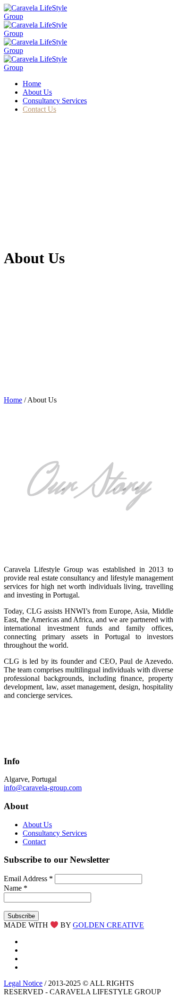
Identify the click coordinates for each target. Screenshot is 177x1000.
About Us (37, 825)
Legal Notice (23, 983)
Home (13, 400)
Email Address (28, 879)
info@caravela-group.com (43, 788)
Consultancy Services (55, 833)
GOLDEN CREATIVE (108, 925)
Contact (34, 842)
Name (15, 888)
